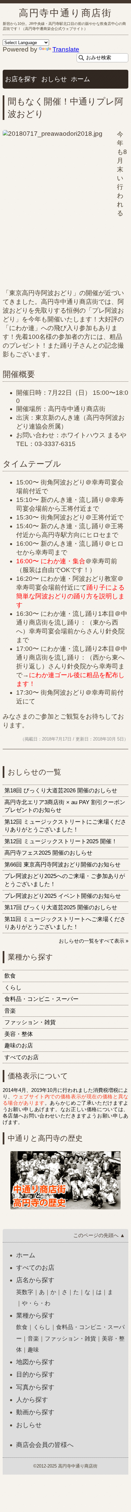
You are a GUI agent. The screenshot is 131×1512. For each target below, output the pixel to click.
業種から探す (35, 1315)
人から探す (32, 1399)
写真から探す (35, 1387)
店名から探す (35, 1280)
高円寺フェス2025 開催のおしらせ (48, 853)
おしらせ (54, 79)
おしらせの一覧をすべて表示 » (93, 941)
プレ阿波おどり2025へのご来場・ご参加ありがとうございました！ (64, 880)
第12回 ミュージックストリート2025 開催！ (60, 841)
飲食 (10, 976)
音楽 (10, 1011)
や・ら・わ (36, 1303)
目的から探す (35, 1374)
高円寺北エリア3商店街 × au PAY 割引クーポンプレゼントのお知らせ (64, 806)
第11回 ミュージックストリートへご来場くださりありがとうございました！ (65, 923)
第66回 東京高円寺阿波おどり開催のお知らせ (62, 864)
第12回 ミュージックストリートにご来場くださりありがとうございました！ (65, 826)
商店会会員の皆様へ (45, 1444)
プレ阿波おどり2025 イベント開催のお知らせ (62, 896)
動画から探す (35, 1412)
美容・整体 (18, 1034)
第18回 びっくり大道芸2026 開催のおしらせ (60, 790)
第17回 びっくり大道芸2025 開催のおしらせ (60, 907)
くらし (12, 987)
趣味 (33, 1350)
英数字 (24, 1292)
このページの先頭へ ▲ (99, 1235)
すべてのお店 (21, 1057)
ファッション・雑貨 (30, 1022)
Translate (65, 49)
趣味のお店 (18, 1045)
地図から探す (35, 1361)
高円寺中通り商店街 (65, 13)
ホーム (80, 79)
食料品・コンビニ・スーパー (41, 999)
